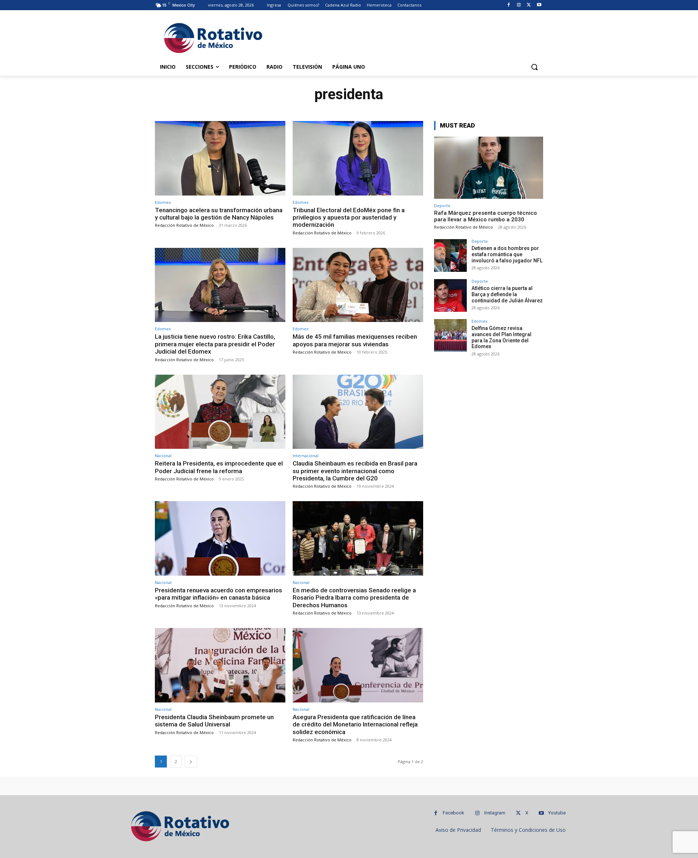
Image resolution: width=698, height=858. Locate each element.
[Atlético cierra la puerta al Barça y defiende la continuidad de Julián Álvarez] (450, 295)
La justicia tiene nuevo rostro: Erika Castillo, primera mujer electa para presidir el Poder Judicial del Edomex (215, 344)
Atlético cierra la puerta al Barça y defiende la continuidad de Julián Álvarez (507, 294)
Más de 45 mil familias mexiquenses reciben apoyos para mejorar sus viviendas (355, 340)
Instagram (494, 812)
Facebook (453, 812)
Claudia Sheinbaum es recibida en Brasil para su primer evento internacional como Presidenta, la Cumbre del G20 (355, 471)
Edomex (163, 202)
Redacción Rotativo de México (184, 225)
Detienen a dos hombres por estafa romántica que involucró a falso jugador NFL (507, 254)
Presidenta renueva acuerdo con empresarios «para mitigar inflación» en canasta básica (218, 594)
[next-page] (191, 762)
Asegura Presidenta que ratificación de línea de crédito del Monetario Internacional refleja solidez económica (355, 724)
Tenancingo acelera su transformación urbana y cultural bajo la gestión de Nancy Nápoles (218, 213)
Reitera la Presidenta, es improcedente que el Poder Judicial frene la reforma (219, 467)
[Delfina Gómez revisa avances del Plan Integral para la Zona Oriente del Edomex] (450, 335)
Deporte (442, 206)
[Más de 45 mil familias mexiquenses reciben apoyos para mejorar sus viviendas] (358, 285)
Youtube (557, 812)
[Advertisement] (403, 36)
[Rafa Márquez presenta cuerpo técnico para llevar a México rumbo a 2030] (488, 168)
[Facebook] (509, 5)
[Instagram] (519, 5)
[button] (534, 67)
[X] (529, 5)
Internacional (305, 456)
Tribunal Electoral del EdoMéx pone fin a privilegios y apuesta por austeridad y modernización (349, 217)
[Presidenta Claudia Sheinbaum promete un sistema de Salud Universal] (220, 665)
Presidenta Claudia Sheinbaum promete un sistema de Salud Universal (214, 720)
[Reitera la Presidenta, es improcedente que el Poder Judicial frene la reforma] (220, 412)
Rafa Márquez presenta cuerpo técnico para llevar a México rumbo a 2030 (485, 216)
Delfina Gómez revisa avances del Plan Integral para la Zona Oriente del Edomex (501, 337)
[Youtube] (539, 5)
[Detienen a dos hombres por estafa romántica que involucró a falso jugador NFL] (450, 255)
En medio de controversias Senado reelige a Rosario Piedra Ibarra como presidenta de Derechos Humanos (354, 598)
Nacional (163, 456)
